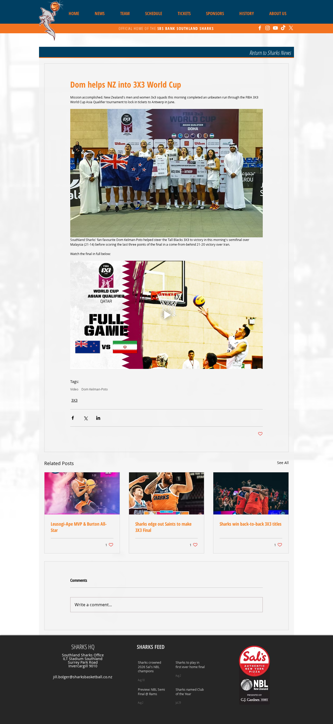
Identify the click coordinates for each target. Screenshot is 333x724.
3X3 (74, 400)
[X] (291, 28)
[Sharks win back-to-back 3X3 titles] (251, 493)
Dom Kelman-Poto (94, 389)
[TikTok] (283, 28)
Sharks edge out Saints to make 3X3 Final (163, 527)
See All (283, 462)
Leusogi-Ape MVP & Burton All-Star (79, 527)
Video (74, 389)
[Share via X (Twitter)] (85, 417)
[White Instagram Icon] (268, 28)
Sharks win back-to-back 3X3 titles (250, 524)
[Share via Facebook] (72, 417)
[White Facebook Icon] (260, 28)
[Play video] (166, 315)
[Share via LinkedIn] (98, 417)
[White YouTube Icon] (275, 28)
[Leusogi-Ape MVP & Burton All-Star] (82, 493)
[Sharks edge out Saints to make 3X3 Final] (166, 493)
